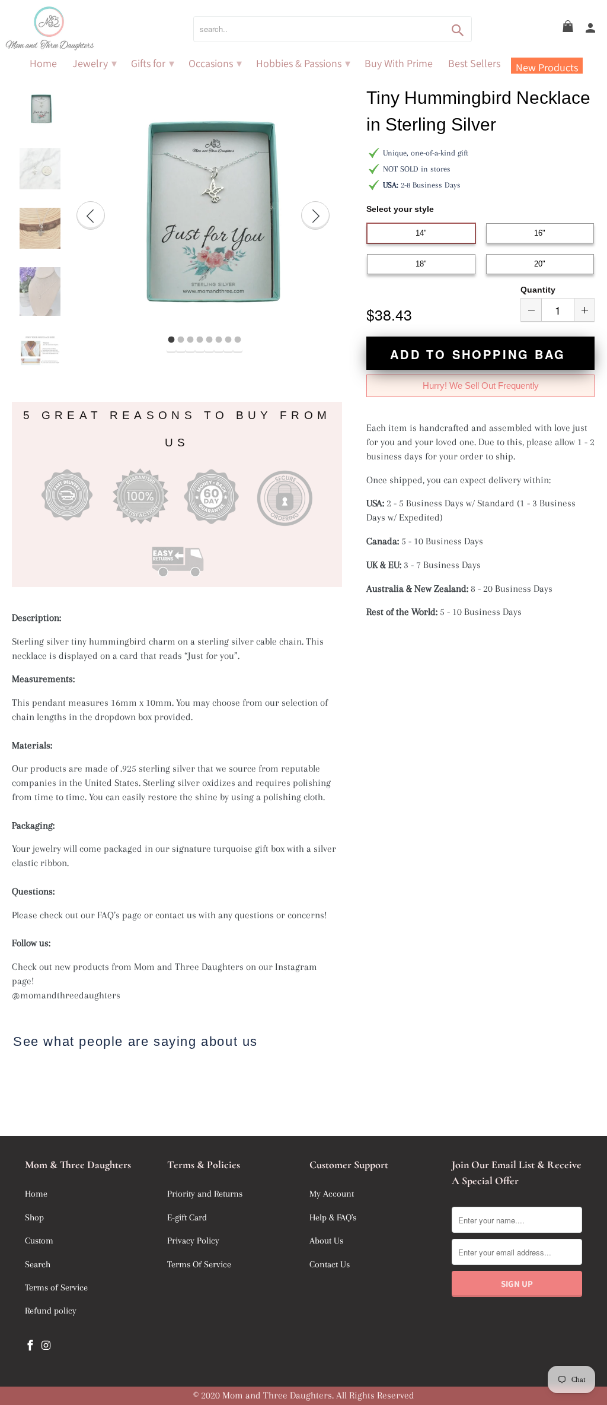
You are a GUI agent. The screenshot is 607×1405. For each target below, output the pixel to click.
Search (37, 1264)
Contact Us (329, 1264)
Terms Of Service (199, 1264)
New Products (547, 67)
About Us (326, 1240)
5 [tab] (209, 340)
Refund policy (50, 1310)
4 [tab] (200, 340)
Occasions (215, 63)
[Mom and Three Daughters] (83, 29)
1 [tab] (171, 340)
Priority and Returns (204, 1193)
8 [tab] (237, 340)
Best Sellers (474, 63)
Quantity (537, 289)
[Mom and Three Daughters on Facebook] (31, 1346)
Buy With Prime (399, 63)
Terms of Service (56, 1287)
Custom (39, 1240)
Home (43, 63)
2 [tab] (181, 340)
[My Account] (591, 28)
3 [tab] (190, 340)
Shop (34, 1217)
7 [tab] (228, 340)
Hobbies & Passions (303, 63)
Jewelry (94, 63)
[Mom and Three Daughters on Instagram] (47, 1346)
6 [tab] (218, 340)
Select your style (400, 209)
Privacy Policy (193, 1240)
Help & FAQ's (332, 1217)
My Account (331, 1193)
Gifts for (152, 63)
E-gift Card (187, 1217)
